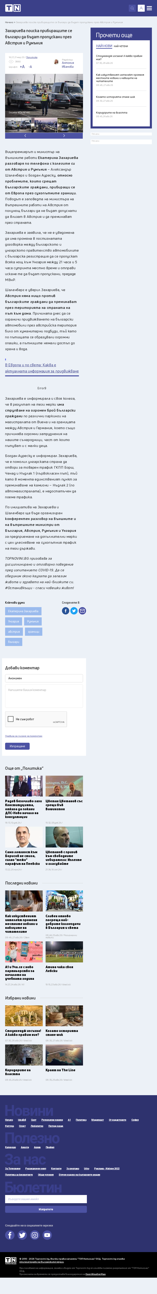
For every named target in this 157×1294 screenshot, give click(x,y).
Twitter (22, 1235)
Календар (10, 1147)
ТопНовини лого (13, 8)
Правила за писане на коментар (23, 736)
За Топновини (12, 1168)
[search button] (132, 8)
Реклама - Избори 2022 (107, 1168)
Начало (9, 1119)
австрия (14, 631)
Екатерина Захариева (23, 611)
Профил (50, 1147)
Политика (81, 1119)
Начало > (10, 22)
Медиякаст (97, 1119)
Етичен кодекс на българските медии (79, 1174)
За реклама (72, 1168)
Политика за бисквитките (19, 1174)
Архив (37, 1147)
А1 (69, 1119)
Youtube (47, 1235)
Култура (9, 1126)
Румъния (33, 621)
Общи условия (46, 1174)
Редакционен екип (35, 1168)
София (135, 1119)
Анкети (25, 1147)
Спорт (22, 1126)
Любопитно (37, 1126)
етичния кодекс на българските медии (41, 1261)
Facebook (10, 1235)
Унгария (13, 621)
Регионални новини (52, 1119)
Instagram (34, 1235)
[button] (63, 136)
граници (33, 631)
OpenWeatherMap (95, 1274)
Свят (33, 1119)
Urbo (86, 1168)
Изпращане (17, 746)
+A (22, 66)
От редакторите (117, 1119)
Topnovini (10, 1260)
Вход (141, 8)
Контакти (56, 1168)
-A (30, 66)
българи (13, 642)
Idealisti (22, 1119)
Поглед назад (55, 1126)
